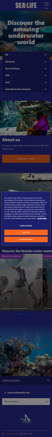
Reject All (26, 232)
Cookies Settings (26, 225)
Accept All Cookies (26, 239)
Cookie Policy (42, 218)
